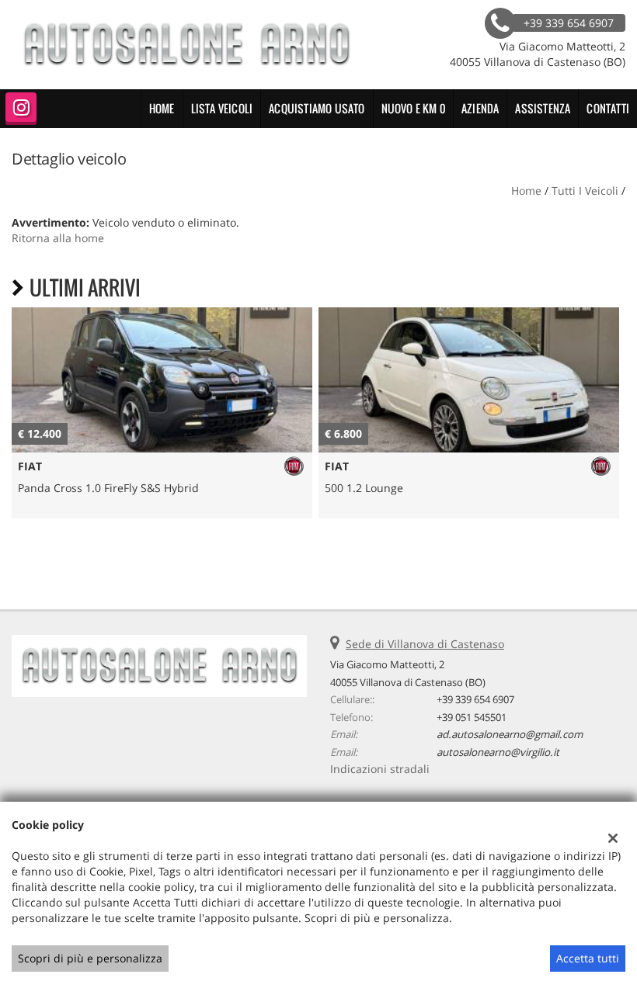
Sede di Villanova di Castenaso (425, 643)
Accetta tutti (587, 958)
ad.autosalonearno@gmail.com (510, 734)
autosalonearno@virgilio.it (498, 752)
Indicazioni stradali (380, 768)
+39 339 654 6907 (475, 699)
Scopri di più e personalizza (90, 958)
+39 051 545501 (471, 717)
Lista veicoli (222, 108)
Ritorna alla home (58, 238)
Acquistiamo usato (316, 108)
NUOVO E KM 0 (413, 108)
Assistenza (542, 108)
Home (162, 108)
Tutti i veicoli (585, 190)
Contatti (608, 108)
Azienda (480, 108)
